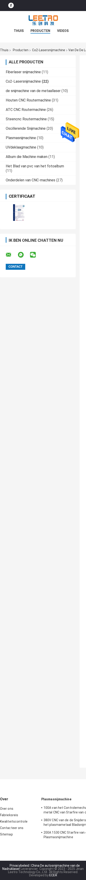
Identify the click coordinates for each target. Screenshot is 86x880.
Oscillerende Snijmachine (26, 128)
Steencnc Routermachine (26, 119)
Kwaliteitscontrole (14, 821)
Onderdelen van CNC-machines (30, 180)
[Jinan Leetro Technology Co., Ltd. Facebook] (11, 5)
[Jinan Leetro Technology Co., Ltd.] (43, 20)
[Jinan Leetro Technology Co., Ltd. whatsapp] (23, 254)
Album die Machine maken (26, 157)
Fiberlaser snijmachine (23, 72)
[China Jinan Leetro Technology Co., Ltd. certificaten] (19, 212)
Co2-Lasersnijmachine (48, 50)
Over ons (6, 808)
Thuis (19, 31)
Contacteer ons (11, 828)
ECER (53, 875)
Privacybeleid (19, 865)
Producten (40, 31)
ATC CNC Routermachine (26, 109)
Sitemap (6, 834)
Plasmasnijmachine (21, 138)
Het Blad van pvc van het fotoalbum (35, 166)
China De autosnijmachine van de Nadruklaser (41, 867)
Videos (63, 31)
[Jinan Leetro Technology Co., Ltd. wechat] (36, 254)
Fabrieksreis (9, 815)
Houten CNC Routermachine (28, 100)
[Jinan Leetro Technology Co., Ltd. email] (11, 254)
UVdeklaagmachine (21, 147)
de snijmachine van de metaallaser (33, 91)
